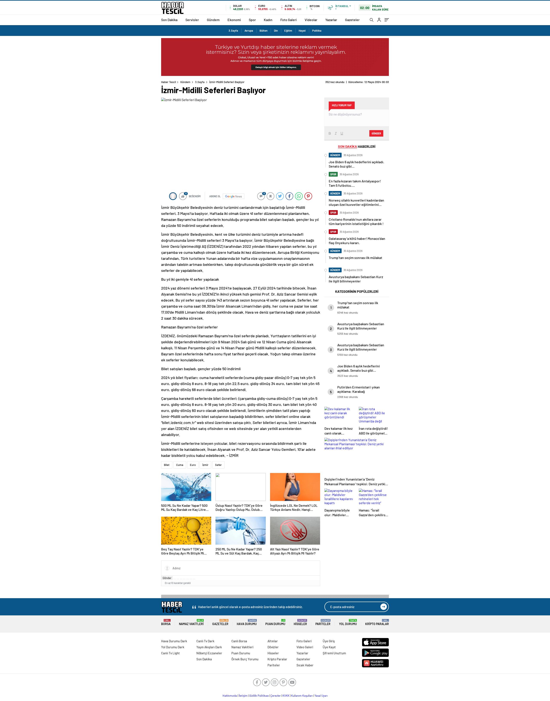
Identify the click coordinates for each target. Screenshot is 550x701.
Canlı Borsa (239, 641)
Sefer (218, 465)
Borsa (166, 622)
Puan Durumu (275, 622)
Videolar (311, 20)
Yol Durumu (348, 622)
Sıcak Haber (304, 665)
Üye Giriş (329, 641)
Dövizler (273, 647)
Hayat (302, 30)
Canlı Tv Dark (205, 641)
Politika (316, 30)
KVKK (286, 695)
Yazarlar (331, 20)
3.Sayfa (233, 30)
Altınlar (272, 641)
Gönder (167, 578)
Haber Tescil (168, 82)
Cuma (179, 465)
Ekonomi (234, 20)
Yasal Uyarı (321, 695)
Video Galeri (304, 647)
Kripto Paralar (377, 622)
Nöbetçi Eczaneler (209, 653)
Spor (252, 20)
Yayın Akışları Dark (209, 647)
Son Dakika (169, 20)
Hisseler (300, 622)
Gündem (213, 20)
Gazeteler (352, 20)
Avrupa (248, 30)
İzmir (205, 465)
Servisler (192, 20)
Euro (193, 465)
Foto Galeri (288, 20)
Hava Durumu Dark (174, 641)
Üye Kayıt (329, 647)
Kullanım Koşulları (302, 695)
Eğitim (288, 30)
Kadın (268, 20)
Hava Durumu (247, 622)
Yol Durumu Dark (172, 647)
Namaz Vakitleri (191, 622)
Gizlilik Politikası (259, 695)
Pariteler (322, 622)
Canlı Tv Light (170, 653)
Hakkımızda (230, 695)
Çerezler (275, 695)
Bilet (167, 465)
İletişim (243, 695)
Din (276, 30)
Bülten (263, 30)
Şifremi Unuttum (334, 653)
